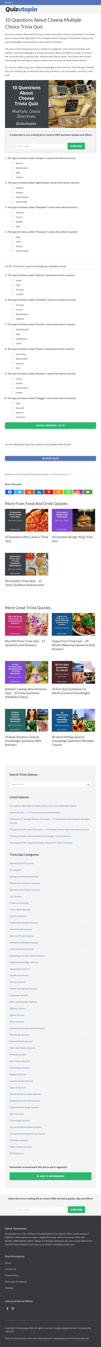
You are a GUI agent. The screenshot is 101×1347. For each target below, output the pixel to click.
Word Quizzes (17, 1153)
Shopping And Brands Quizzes (25, 1100)
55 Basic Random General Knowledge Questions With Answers (23, 741)
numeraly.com (82, 1338)
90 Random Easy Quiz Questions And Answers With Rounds (42, 444)
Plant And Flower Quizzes (22, 1047)
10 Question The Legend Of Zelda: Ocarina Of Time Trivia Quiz (41, 842)
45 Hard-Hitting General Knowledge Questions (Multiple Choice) (73, 741)
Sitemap (9, 1287)
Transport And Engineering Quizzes (27, 1133)
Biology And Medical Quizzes (24, 876)
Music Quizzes (17, 1021)
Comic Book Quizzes (20, 909)
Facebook (7, 1309)
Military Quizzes (18, 1008)
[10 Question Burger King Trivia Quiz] (73, 520)
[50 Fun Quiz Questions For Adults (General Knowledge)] (73, 672)
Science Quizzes (18, 1087)
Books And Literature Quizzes (25, 883)
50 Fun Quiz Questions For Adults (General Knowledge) (71, 691)
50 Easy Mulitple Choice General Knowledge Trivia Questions (40, 836)
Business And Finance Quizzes (25, 889)
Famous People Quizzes (22, 935)
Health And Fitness (19, 975)
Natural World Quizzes (21, 1041)
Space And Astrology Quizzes (24, 1107)
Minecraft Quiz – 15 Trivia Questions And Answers (35, 812)
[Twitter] (19, 492)
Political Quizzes (18, 1054)
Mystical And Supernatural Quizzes (27, 1028)
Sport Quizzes (17, 1113)
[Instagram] (78, 492)
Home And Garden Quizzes (23, 988)
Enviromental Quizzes (21, 929)
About (8, 1263)
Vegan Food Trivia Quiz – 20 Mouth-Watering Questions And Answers (73, 645)
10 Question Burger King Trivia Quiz (72, 539)
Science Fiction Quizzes (21, 1080)
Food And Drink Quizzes (22, 949)
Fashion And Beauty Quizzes (24, 942)
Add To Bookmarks (51, 1176)
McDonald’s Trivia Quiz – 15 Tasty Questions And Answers (25, 583)
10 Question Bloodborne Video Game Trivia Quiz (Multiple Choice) (43, 805)
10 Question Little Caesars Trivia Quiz (26, 539)
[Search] (88, 784)
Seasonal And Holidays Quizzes (25, 1094)
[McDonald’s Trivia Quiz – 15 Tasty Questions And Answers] (26, 564)
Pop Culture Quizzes (20, 1061)
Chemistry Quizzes (19, 902)
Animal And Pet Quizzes (22, 863)
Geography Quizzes (19, 968)
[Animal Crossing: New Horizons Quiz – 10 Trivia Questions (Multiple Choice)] (26, 672)
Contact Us (10, 1269)
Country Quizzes (18, 916)
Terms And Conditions (16, 1281)
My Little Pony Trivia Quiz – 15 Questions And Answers (25, 643)
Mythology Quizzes (19, 1034)
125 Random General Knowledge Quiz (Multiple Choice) (39, 266)
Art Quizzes (15, 869)
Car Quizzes (16, 896)
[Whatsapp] (68, 492)
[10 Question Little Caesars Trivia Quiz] (26, 520)
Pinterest (12, 1309)
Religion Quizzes (18, 1074)
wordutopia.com (61, 1338)
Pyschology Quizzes (20, 1067)
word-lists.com (45, 1338)
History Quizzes (18, 981)
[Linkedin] (39, 492)
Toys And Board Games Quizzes (26, 1127)
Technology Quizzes (20, 1120)
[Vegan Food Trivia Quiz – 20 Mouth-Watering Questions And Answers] (73, 624)
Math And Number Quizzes (23, 1001)
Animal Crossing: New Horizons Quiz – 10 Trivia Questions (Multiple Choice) (26, 693)
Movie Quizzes (17, 1015)
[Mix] (58, 492)
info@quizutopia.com (64, 1244)
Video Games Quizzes (21, 1146)
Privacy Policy (11, 1275)
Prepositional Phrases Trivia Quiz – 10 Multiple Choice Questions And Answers (49, 829)
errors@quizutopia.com (59, 474)
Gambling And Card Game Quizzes (27, 955)
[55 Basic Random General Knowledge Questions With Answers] (26, 720)
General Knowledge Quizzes (24, 962)
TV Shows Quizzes (19, 1140)
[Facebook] (9, 492)
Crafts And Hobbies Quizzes (24, 922)
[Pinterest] (48, 492)
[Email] (87, 492)
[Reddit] (29, 492)
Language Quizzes (19, 995)
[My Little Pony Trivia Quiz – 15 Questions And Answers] (26, 624)
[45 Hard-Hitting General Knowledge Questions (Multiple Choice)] (73, 720)
